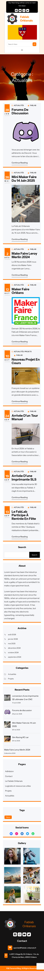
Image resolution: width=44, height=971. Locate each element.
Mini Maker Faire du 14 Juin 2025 (24, 178)
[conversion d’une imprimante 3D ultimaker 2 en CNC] (7, 698)
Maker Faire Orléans (20, 291)
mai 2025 (11, 643)
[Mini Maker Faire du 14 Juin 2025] (7, 725)
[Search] (34, 44)
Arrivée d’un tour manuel (25, 417)
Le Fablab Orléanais (14, 781)
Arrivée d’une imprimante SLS (24, 477)
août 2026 (12, 634)
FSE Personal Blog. (14, 968)
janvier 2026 (13, 639)
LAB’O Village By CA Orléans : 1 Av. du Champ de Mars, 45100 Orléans (24, 955)
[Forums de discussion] (7, 712)
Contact (8, 776)
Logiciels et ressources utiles (18, 786)
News (8, 817)
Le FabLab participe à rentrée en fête (24, 515)
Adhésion (9, 771)
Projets (28, 352)
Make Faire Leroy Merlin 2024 (24, 255)
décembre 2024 (14, 648)
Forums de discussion (20, 111)
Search (34, 555)
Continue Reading (20, 163)
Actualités (19, 105)
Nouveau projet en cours (26, 361)
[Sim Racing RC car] (7, 739)
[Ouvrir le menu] (22, 50)
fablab (33, 105)
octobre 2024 (13, 652)
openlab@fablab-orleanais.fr (24, 948)
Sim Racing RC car (20, 737)
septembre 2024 (14, 657)
